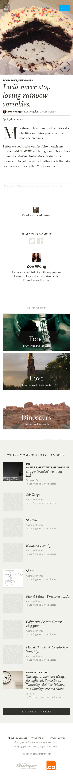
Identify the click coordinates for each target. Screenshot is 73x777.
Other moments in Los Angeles (36, 455)
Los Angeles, (40, 111)
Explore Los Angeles (36, 711)
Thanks (36, 194)
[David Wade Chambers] (36, 210)
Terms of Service (57, 738)
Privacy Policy (37, 738)
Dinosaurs (25, 80)
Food (6, 80)
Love (14, 80)
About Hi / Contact (17, 738)
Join (64, 8)
